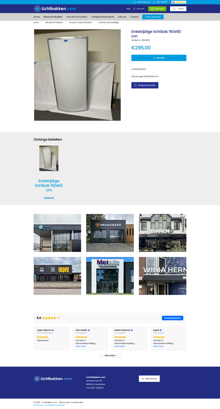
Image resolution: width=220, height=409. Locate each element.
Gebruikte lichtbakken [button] (76, 16)
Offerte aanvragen (153, 17)
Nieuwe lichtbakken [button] (53, 16)
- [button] (180, 8)
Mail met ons (151, 378)
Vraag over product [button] (147, 85)
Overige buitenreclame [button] (102, 16)
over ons (122, 16)
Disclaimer (38, 405)
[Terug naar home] (55, 8)
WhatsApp (159, 8)
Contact (134, 16)
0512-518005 (162, 2)
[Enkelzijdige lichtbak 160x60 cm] (48, 160)
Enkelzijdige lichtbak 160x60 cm (49, 185)
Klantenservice (143, 2)
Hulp (128, 8)
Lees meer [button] (81, 346)
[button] (57, 233)
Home (37, 16)
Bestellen (161, 57)
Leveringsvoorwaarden (55, 405)
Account (140, 8)
